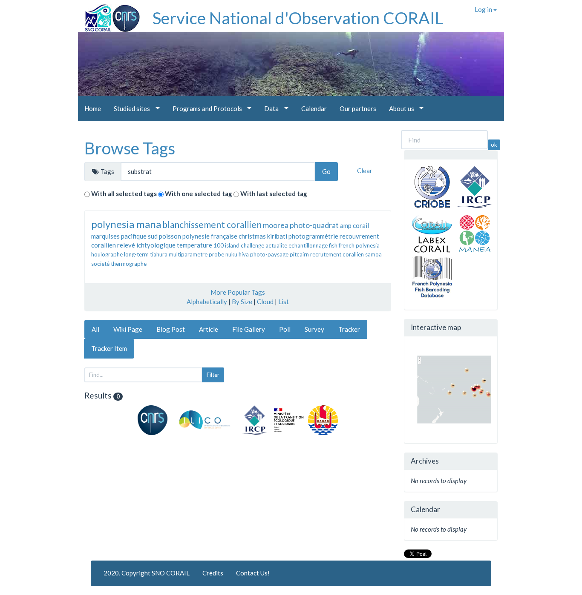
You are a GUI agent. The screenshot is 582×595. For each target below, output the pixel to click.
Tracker (349, 329)
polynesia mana (126, 224)
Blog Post (170, 329)
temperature (194, 245)
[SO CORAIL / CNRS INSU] (109, 15)
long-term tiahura (145, 254)
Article (208, 329)
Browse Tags (129, 148)
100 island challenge (238, 245)
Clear (364, 170)
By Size (242, 301)
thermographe (129, 263)
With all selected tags (124, 193)
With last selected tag (273, 193)
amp (346, 225)
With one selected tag (198, 193)
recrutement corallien (337, 254)
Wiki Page (127, 329)
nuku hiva (237, 254)
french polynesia (359, 245)
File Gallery (248, 329)
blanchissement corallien (212, 224)
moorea (275, 225)
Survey (314, 329)
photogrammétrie (313, 236)
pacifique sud (139, 236)
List (283, 301)
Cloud (265, 301)
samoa (373, 254)
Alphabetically (207, 301)
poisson (170, 236)
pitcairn (299, 254)
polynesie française (209, 236)
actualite (276, 245)
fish (333, 245)
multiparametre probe (196, 254)
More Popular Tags (237, 292)
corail (361, 225)
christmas (252, 236)
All (95, 329)
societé (100, 263)
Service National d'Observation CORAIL (298, 18)
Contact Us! (253, 573)
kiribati (277, 236)
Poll (285, 329)
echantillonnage (308, 245)
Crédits (212, 573)
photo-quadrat (314, 225)
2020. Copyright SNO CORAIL (147, 573)
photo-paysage (269, 254)
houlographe (107, 254)
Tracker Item (109, 348)
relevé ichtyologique (146, 245)
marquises (105, 236)
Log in (484, 9)
